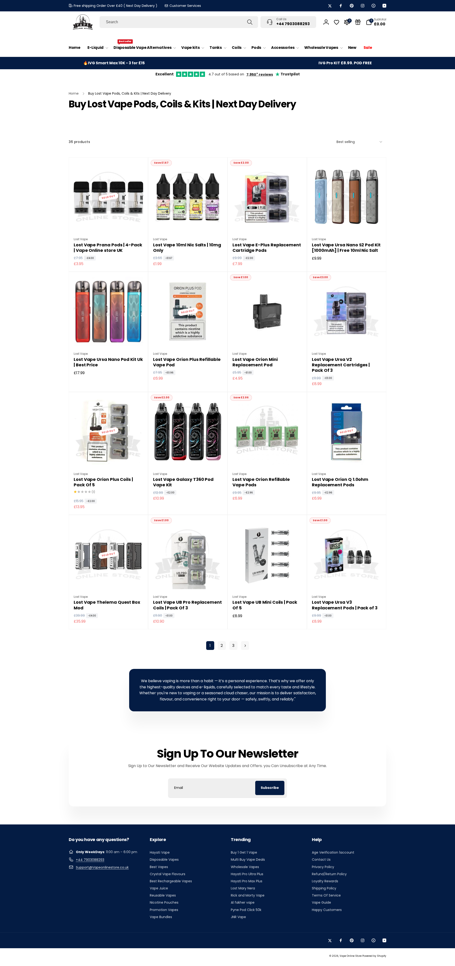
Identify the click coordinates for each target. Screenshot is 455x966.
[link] (182, 5)
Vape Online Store (351, 956)
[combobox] (179, 22)
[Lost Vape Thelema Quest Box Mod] (109, 580)
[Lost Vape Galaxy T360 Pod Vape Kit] (188, 457)
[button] (97, 48)
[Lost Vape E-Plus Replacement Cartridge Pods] (267, 223)
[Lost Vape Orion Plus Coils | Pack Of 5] (109, 457)
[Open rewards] (358, 22)
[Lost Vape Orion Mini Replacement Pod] (267, 337)
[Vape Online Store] (83, 22)
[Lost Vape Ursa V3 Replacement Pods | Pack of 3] (347, 580)
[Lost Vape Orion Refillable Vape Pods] (267, 457)
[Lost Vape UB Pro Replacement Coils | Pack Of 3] (188, 580)
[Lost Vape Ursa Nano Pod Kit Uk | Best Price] (109, 337)
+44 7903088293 (90, 859)
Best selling (346, 141)
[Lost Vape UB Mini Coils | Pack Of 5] (267, 580)
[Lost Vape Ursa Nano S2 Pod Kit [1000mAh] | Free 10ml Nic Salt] (347, 223)
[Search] (250, 22)
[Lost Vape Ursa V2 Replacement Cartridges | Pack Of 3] (347, 337)
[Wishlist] (336, 22)
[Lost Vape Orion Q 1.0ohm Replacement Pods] (347, 457)
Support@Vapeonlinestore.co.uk (102, 867)
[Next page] (245, 645)
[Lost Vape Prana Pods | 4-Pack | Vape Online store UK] (109, 223)
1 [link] (210, 645)
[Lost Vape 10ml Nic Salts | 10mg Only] (188, 223)
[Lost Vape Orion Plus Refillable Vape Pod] (188, 337)
